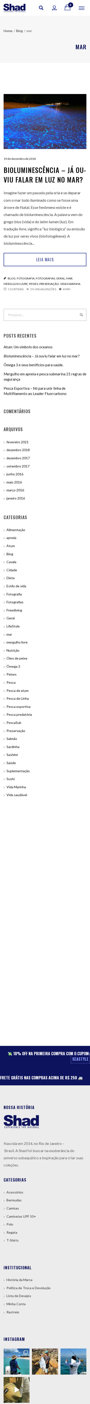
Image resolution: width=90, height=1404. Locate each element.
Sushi (10, 779)
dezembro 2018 (18, 450)
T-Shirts (12, 1240)
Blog (12, 278)
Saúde (11, 763)
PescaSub (13, 723)
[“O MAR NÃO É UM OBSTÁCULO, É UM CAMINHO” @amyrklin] (73, 1361)
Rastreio (12, 1312)
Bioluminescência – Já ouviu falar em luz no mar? (45, 174)
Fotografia (26, 278)
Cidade (11, 570)
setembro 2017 (18, 466)
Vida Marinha (70, 284)
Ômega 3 (13, 666)
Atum (10, 546)
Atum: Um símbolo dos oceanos (28, 347)
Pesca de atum (17, 690)
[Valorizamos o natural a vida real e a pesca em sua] (45, 1361)
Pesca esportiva (18, 707)
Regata (11, 1232)
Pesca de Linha (17, 698)
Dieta (10, 578)
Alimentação (15, 530)
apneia (11, 538)
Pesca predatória (19, 714)
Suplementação (18, 771)
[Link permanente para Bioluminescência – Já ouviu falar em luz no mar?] (45, 121)
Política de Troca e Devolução (28, 1288)
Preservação (49, 284)
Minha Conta (16, 1304)
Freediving (14, 610)
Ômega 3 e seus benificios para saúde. (33, 365)
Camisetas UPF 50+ (21, 1216)
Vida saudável (16, 795)
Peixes (33, 284)
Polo (9, 1224)
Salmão (11, 739)
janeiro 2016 (15, 498)
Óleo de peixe (16, 658)
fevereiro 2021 (17, 442)
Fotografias (45, 278)
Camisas (12, 1208)
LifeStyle (13, 626)
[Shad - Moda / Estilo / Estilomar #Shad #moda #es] (17, 1390)
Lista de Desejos (18, 1296)
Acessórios (14, 1192)
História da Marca (19, 1280)
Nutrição (12, 650)
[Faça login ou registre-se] (54, 8)
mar (69, 278)
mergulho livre (16, 284)
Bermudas (14, 1200)
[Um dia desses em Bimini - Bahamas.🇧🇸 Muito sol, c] (17, 1361)
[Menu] (81, 7)
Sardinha (12, 747)
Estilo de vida (16, 586)
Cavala (11, 562)
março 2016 (15, 490)
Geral (60, 278)
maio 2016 (14, 482)
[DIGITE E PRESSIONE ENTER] (81, 315)
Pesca (11, 682)
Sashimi (12, 755)
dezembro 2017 (18, 458)
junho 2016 (14, 474)
